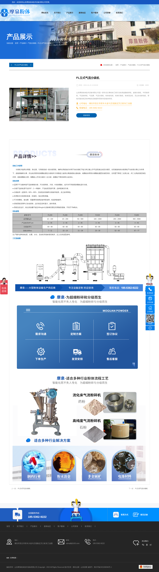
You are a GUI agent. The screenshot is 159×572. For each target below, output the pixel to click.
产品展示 (69, 13)
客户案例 (94, 13)
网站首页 (44, 13)
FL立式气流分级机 (44, 43)
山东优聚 (84, 567)
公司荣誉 (107, 13)
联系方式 (124, 515)
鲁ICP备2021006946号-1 (103, 567)
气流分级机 (32, 43)
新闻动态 (82, 13)
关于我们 (57, 13)
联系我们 (119, 13)
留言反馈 (144, 515)
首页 (16, 43)
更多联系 (86, 115)
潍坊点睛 (76, 567)
